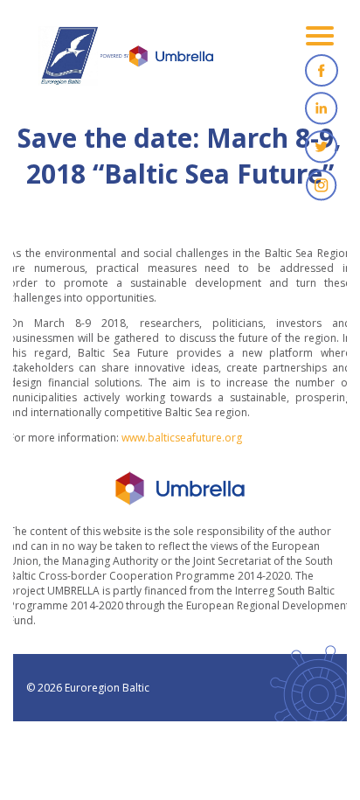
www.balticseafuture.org (181, 437)
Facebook (321, 69)
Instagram (321, 185)
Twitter (321, 146)
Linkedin (321, 108)
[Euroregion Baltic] (125, 61)
